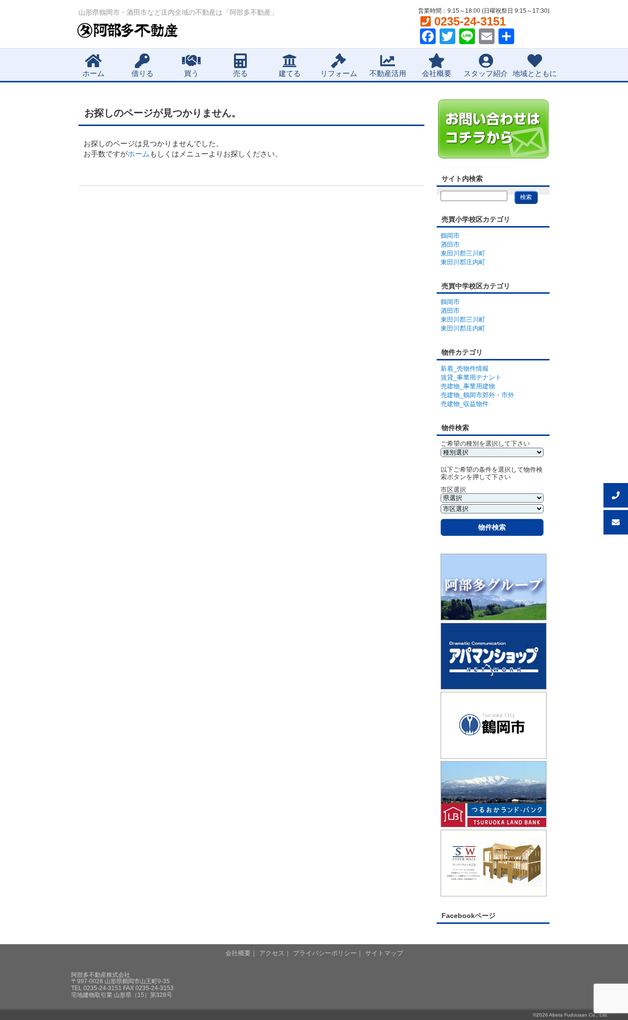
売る (240, 73)
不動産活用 (387, 73)
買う (191, 73)
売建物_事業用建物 (468, 386)
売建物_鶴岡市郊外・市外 (477, 395)
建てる (290, 73)
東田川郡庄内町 (463, 262)
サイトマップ (384, 953)
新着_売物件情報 (465, 368)
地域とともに (535, 73)
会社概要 (436, 73)
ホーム (93, 73)
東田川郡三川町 (463, 253)
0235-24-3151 (468, 21)
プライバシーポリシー (325, 953)
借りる (142, 73)
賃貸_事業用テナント (471, 377)
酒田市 (450, 244)
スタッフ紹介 (486, 73)
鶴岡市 (450, 235)
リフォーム (338, 73)
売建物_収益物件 (465, 404)
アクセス (272, 953)
